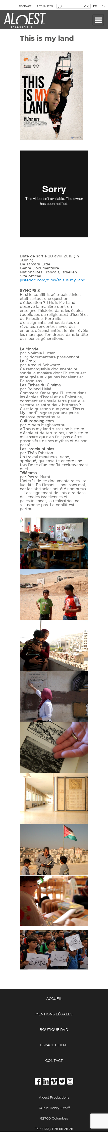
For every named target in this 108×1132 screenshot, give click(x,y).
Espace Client (54, 1045)
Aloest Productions (25, 20)
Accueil (54, 999)
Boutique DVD (54, 1030)
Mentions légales (54, 1014)
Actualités (44, 6)
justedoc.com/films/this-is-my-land (52, 280)
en (103, 6)
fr (95, 6)
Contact (25, 6)
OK (86, 6)
